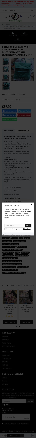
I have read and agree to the (18, 229)
